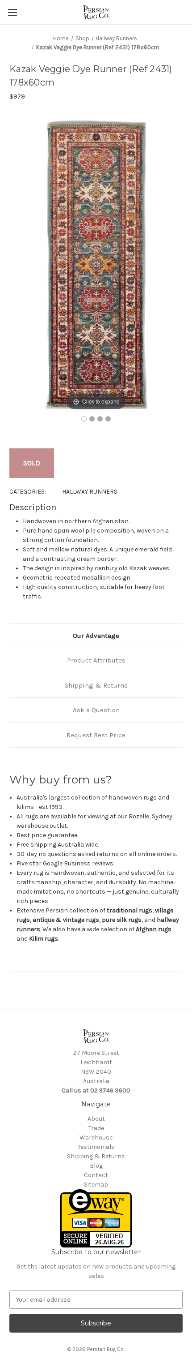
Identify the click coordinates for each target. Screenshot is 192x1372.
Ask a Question (96, 710)
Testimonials (96, 1147)
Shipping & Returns (96, 685)
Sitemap (96, 1184)
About (96, 1119)
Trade (96, 1128)
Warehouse (96, 1137)
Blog (96, 1166)
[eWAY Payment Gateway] (96, 1218)
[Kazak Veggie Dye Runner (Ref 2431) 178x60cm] (84, 418)
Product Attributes (96, 660)
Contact (96, 1175)
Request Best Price (96, 735)
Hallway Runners (89, 491)
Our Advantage (96, 636)
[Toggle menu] (12, 12)
